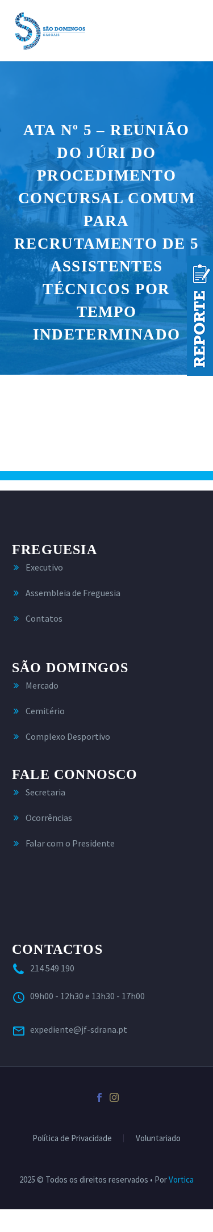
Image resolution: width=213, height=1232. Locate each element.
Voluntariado (158, 1138)
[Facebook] (99, 1097)
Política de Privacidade (72, 1138)
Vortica (181, 1179)
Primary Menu (191, 30)
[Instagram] (114, 1097)
